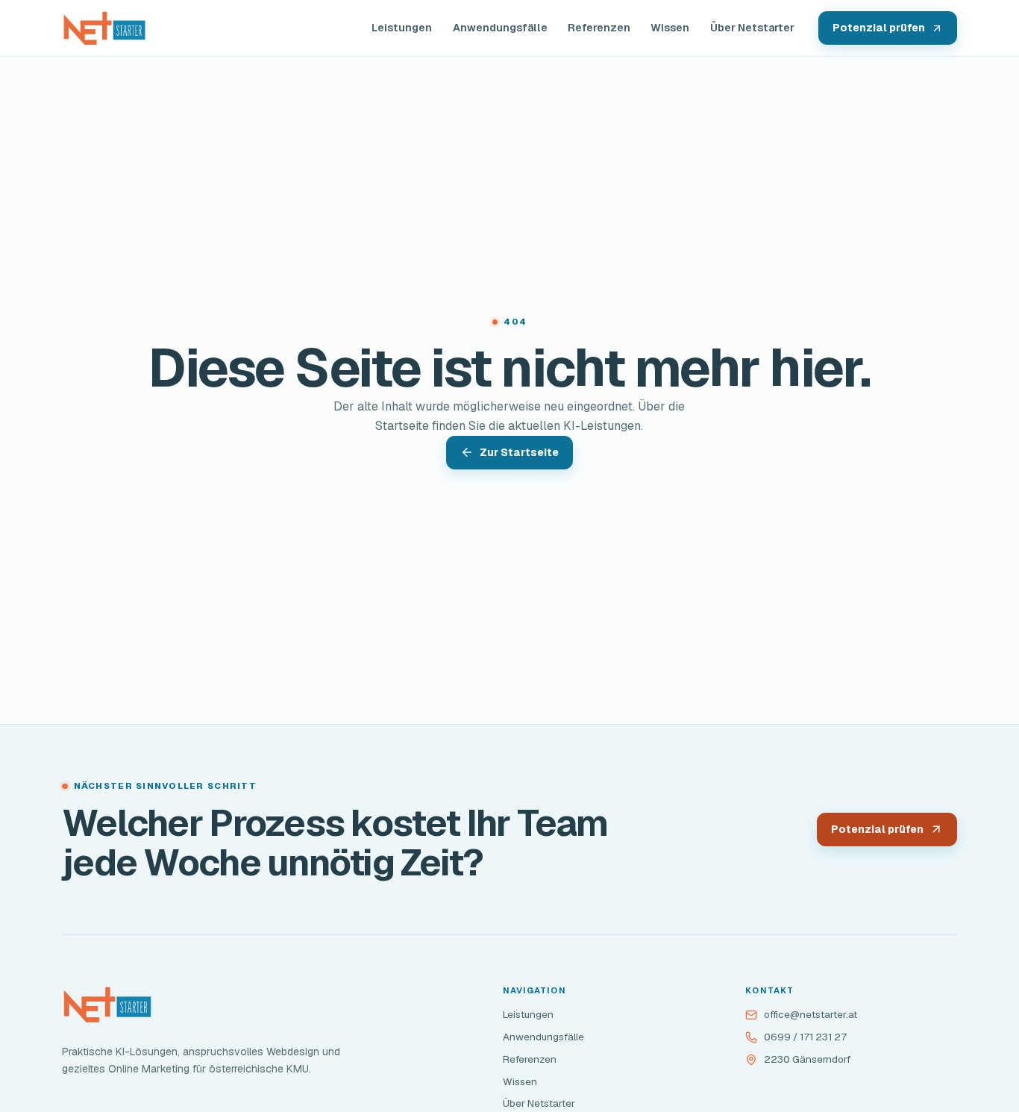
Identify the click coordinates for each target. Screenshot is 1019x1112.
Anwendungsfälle (500, 27)
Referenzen (599, 27)
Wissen (669, 27)
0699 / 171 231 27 (805, 1036)
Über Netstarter (752, 27)
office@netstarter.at (810, 1014)
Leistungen (401, 27)
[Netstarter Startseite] (104, 28)
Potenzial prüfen (879, 27)
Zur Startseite (519, 452)
